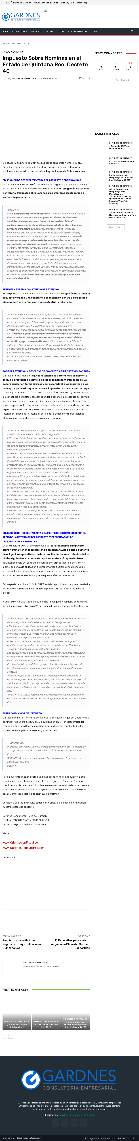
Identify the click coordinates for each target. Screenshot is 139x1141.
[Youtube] (133, 3)
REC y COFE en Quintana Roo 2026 (46, 1026)
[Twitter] (129, 3)
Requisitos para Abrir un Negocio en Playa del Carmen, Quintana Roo (22, 944)
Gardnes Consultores (24, 78)
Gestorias (17, 52)
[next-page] (10, 1036)
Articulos (16, 43)
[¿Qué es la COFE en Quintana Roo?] (17, 1013)
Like (101, 62)
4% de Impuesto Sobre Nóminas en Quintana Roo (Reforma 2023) (122, 215)
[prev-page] (5, 1036)
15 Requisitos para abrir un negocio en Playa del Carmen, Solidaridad (70, 944)
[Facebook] (125, 3)
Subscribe (130, 62)
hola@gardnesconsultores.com (76, 1115)
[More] (51, 89)
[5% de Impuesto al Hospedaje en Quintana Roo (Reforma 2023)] (75, 1013)
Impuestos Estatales (16, 1021)
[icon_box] (84, 3)
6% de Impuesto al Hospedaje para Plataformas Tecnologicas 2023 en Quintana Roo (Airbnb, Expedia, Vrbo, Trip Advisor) (120, 196)
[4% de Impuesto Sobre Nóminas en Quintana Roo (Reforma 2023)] (101, 214)
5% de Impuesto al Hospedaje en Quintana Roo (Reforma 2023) (76, 1024)
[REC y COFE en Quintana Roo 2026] (46, 1013)
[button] (132, 31)
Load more (115, 227)
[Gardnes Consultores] (5, 78)
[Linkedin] (30, 971)
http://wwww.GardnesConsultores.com (41, 966)
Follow (116, 62)
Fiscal (26, 43)
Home (6, 43)
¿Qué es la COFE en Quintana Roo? (17, 1026)
